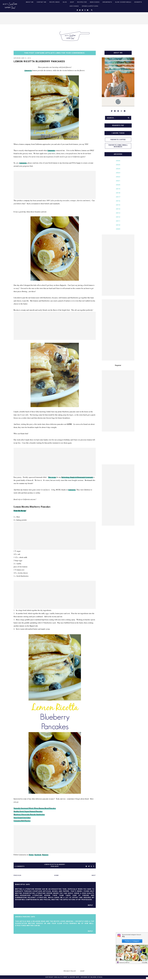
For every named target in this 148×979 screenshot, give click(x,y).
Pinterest (45, 854)
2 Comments (19, 866)
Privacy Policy (70, 971)
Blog (65, 2)
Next (94, 875)
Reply (90, 905)
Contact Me (41, 2)
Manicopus (20, 884)
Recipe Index (55, 2)
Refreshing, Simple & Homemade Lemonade (77, 477)
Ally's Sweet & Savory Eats (69, 977)
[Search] (128, 118)
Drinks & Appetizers (90, 6)
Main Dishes (94, 2)
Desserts (138, 2)
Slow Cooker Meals (123, 2)
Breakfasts (107, 2)
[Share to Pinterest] (93, 866)
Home (56, 875)
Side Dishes (74, 6)
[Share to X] (89, 866)
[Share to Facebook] (86, 866)
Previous (17, 875)
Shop (72, 2)
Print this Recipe (20, 510)
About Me (30, 2)
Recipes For (82, 2)
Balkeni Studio (96, 977)
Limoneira (28, 70)
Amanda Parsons (22, 916)
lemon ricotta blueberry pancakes (54, 865)
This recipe (52, 477)
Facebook (37, 854)
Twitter (31, 854)
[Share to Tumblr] (91, 866)
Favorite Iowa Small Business (118, 146)
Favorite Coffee (118, 139)
